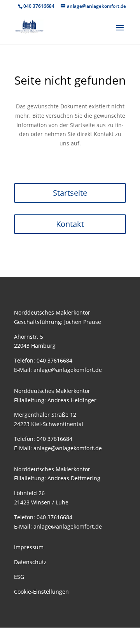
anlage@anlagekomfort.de (67, 369)
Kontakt (70, 224)
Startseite (70, 193)
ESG (19, 576)
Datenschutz (30, 562)
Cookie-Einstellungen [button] (41, 591)
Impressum (29, 547)
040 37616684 (54, 360)
